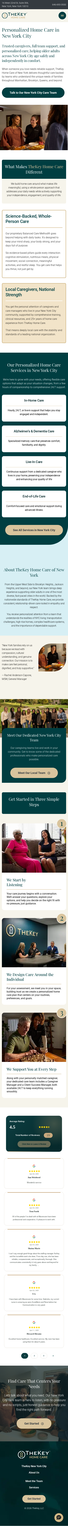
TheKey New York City (34, 1466)
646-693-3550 (59, 4)
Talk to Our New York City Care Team (33, 92)
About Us (34, 1472)
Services (34, 1487)
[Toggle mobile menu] (62, 15)
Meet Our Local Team (32, 773)
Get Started (32, 1423)
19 (48, 1135)
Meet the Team (34, 1481)
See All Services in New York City (34, 530)
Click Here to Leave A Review (34, 1144)
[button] (58, 1517)
